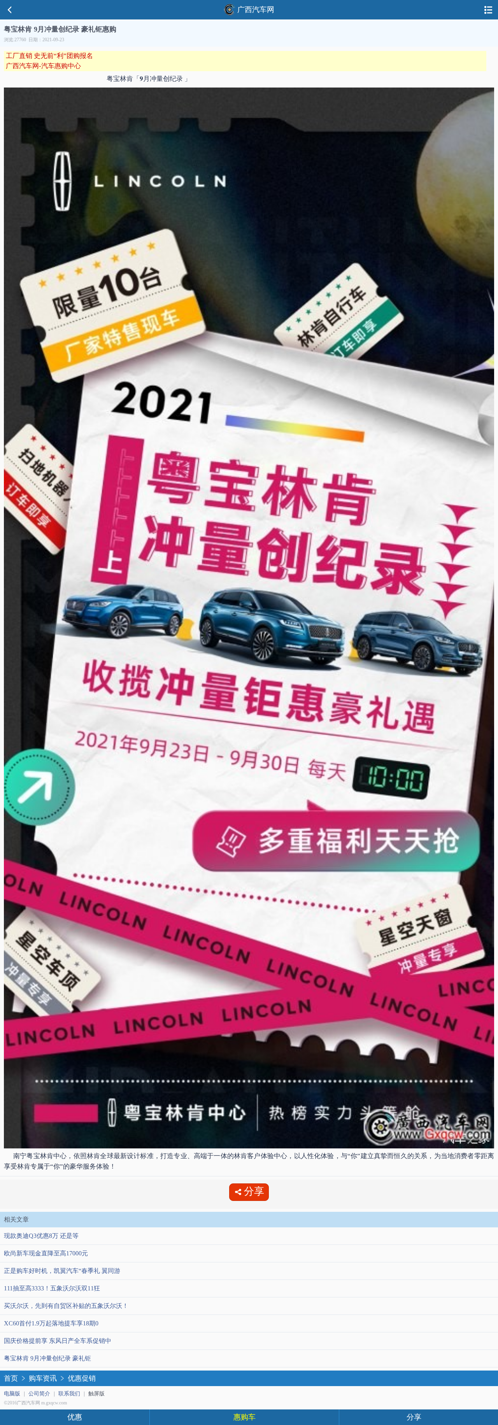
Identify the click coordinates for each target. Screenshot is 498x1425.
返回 (9, 9)
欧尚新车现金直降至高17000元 (46, 1253)
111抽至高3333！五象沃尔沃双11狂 (52, 1288)
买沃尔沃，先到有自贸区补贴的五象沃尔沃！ (66, 1305)
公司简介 (39, 1394)
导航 (488, 9)
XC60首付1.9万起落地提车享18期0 (51, 1323)
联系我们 (69, 1394)
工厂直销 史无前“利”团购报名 (49, 56)
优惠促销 (82, 1378)
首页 (11, 1378)
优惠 (74, 1417)
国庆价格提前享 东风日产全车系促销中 (57, 1340)
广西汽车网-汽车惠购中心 (43, 66)
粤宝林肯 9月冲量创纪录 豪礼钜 (47, 1358)
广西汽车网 (255, 9)
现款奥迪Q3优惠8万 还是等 (41, 1235)
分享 (414, 1417)
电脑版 (12, 1394)
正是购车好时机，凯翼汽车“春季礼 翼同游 (62, 1270)
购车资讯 (43, 1378)
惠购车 (244, 1417)
